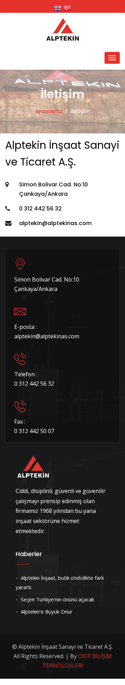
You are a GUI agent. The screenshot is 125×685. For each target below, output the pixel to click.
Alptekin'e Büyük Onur (47, 611)
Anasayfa (48, 111)
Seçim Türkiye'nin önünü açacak (57, 599)
